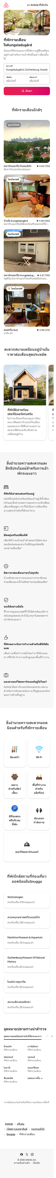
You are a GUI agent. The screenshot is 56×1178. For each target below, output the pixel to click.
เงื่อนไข (36, 1163)
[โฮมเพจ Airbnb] (6, 5)
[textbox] (15, 81)
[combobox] (26, 70)
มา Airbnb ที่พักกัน (37, 5)
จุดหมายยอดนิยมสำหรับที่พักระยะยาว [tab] (23, 1036)
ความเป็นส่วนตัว (22, 1163)
